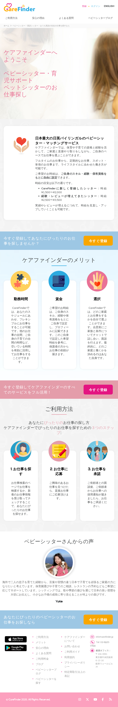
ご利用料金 (42, 658)
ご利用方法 (11, 17)
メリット (41, 642)
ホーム (6, 26)
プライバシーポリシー (74, 664)
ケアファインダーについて (74, 638)
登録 (84, 6)
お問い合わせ (72, 646)
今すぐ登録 (98, 241)
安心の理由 (38, 17)
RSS (110, 699)
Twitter (87, 699)
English (109, 6)
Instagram (80, 699)
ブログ (39, 663)
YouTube (95, 699)
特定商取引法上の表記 (74, 673)
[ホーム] (20, 7)
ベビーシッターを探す (46, 680)
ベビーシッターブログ (100, 17)
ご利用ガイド (72, 651)
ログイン (95, 6)
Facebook (103, 699)
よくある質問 (66, 17)
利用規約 (69, 657)
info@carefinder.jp (104, 636)
